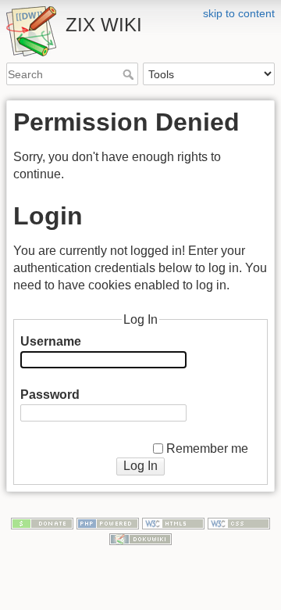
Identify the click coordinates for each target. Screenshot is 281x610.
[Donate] (42, 523)
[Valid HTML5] (173, 523)
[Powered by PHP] (107, 523)
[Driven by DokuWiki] (140, 538)
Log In (140, 465)
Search (130, 74)
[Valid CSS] (239, 523)
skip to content (239, 13)
